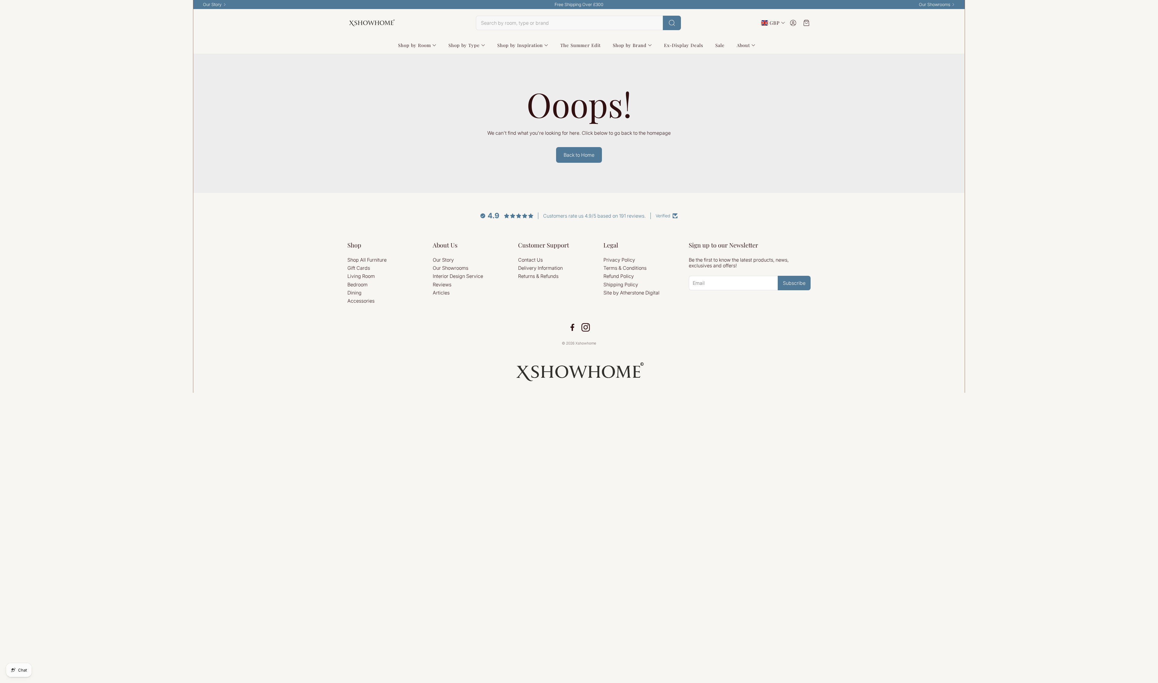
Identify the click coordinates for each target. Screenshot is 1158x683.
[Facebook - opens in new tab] (572, 327)
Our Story (212, 4)
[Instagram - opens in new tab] (585, 327)
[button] (578, 23)
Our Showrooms (934, 4)
